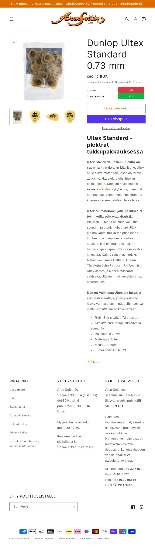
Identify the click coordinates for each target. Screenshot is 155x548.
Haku (12, 398)
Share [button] (95, 362)
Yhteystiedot (103, 538)
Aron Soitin (23, 538)
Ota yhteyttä (17, 389)
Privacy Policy (18, 432)
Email (61, 411)
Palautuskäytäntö (44, 538)
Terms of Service (20, 415)
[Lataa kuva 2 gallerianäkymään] (35, 117)
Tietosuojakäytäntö (66, 538)
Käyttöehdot (17, 406)
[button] (11, 19)
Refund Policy (18, 424)
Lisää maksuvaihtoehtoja (116, 128)
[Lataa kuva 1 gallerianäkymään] (17, 117)
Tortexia (107, 189)
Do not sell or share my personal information (24, 443)
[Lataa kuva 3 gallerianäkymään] (52, 117)
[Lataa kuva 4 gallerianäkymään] (70, 117)
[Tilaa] (73, 506)
